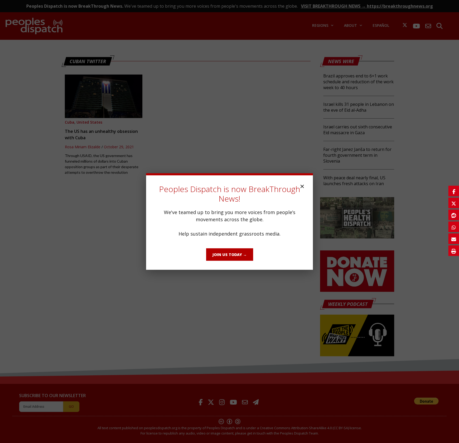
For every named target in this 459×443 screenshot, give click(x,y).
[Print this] (453, 250)
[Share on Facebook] (453, 191)
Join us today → (229, 254)
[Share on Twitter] (453, 203)
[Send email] (453, 238)
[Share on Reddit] (453, 215)
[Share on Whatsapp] (453, 227)
